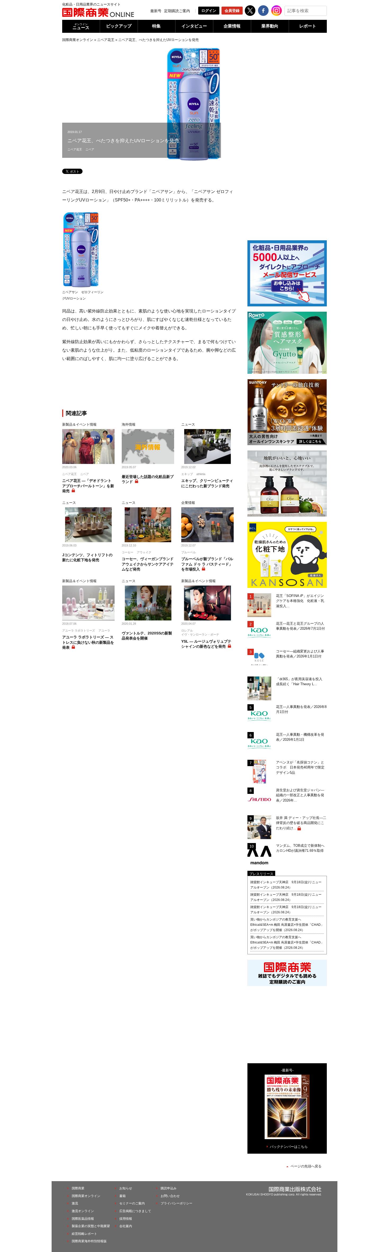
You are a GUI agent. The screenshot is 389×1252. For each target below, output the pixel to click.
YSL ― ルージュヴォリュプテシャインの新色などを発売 (206, 644)
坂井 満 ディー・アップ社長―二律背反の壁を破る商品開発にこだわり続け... (301, 823)
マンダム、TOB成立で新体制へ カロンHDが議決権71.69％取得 (301, 848)
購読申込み (169, 1188)
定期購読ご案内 (177, 11)
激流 (75, 1203)
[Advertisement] (149, 386)
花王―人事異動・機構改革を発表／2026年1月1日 (300, 737)
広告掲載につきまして (135, 1211)
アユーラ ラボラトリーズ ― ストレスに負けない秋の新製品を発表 (88, 642)
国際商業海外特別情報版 (89, 1241)
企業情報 (232, 26)
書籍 (122, 1196)
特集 (156, 26)
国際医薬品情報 (83, 1218)
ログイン (208, 10)
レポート (307, 26)
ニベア (89, 149)
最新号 (155, 11)
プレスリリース (261, 874)
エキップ (187, 474)
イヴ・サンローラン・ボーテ (200, 634)
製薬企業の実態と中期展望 (91, 1226)
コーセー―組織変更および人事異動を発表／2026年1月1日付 (300, 654)
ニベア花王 (105, 40)
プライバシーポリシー (176, 1203)
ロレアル (187, 630)
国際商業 (78, 1188)
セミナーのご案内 (132, 1203)
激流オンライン (83, 1211)
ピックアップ (119, 26)
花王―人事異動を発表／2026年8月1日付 (301, 709)
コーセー (127, 552)
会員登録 (232, 10)
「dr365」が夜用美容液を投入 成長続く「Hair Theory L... (301, 681)
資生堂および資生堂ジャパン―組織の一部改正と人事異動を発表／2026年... (300, 795)
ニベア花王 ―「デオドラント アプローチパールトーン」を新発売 (88, 485)
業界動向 (269, 26)
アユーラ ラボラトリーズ (78, 630)
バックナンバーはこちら (289, 1146)
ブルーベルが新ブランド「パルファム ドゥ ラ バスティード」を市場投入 (207, 564)
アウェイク (144, 552)
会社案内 (125, 1226)
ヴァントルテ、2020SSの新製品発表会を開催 (147, 636)
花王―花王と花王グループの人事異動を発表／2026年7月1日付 (300, 626)
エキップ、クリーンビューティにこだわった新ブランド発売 (207, 483)
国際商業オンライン (77, 40)
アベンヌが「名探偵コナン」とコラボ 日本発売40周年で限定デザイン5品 (300, 767)
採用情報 (125, 1218)
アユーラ (104, 630)
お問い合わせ (170, 1196)
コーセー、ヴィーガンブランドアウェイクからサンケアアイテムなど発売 (148, 564)
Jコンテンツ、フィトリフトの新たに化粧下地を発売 (87, 557)
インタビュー (194, 26)
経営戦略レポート (84, 1233)
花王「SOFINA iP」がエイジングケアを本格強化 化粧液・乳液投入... (300, 601)
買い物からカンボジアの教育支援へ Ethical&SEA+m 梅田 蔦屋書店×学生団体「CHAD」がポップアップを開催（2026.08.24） (287, 925)
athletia (200, 474)
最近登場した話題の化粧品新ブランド (148, 479)
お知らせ (125, 1188)
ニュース (81, 26)
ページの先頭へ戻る (306, 1166)
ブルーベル (188, 552)
